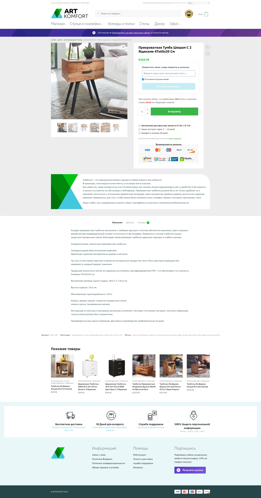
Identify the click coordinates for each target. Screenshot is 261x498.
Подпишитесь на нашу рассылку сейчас (131, 32)
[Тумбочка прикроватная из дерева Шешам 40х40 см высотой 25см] (144, 366)
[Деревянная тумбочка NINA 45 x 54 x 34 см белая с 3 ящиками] (89, 366)
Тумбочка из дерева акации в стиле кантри (197, 385)
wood (209, 335)
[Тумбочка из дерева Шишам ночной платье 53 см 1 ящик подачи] (171, 366)
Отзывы (142, 222)
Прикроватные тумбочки (101, 335)
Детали (130, 222)
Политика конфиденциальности (108, 463)
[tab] (117, 220)
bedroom (136, 335)
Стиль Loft (117, 335)
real (189, 335)
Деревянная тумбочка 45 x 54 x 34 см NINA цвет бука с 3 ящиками (116, 387)
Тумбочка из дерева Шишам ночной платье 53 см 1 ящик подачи (170, 387)
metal (184, 335)
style (199, 335)
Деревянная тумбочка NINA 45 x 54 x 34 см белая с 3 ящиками (88, 387)
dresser (173, 335)
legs (179, 335)
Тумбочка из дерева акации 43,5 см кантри (61, 387)
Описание (117, 222)
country (159, 335)
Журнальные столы (73, 40)
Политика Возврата (102, 459)
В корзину (174, 111)
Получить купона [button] (193, 470)
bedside (144, 335)
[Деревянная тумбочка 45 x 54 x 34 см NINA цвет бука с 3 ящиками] (116, 366)
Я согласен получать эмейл (156, 79)
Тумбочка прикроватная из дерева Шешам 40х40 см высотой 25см (143, 387)
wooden (216, 335)
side (194, 335)
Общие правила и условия (105, 467)
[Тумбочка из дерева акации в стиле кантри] (198, 366)
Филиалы (138, 467)
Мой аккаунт (139, 454)
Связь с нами (98, 454)
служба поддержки (174, 138)
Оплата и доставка (143, 459)
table (204, 335)
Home (53, 40)
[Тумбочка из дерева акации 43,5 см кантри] (62, 366)
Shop (60, 40)
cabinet (152, 335)
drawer (166, 335)
